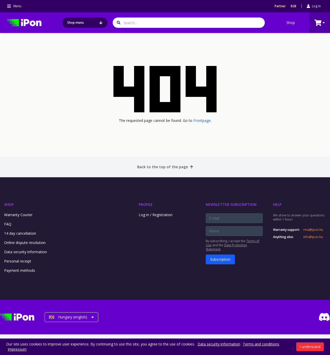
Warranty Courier (18, 214)
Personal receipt (17, 261)
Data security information (25, 251)
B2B (293, 6)
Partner (280, 6)
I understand (310, 346)
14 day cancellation (20, 233)
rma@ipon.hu (313, 230)
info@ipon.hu (313, 237)
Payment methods (19, 270)
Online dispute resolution (25, 242)
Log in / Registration (155, 214)
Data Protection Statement (226, 247)
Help (277, 204)
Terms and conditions (261, 344)
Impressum (17, 349)
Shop (290, 22)
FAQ (7, 224)
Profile (146, 204)
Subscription (220, 259)
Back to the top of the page (162, 166)
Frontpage (202, 120)
